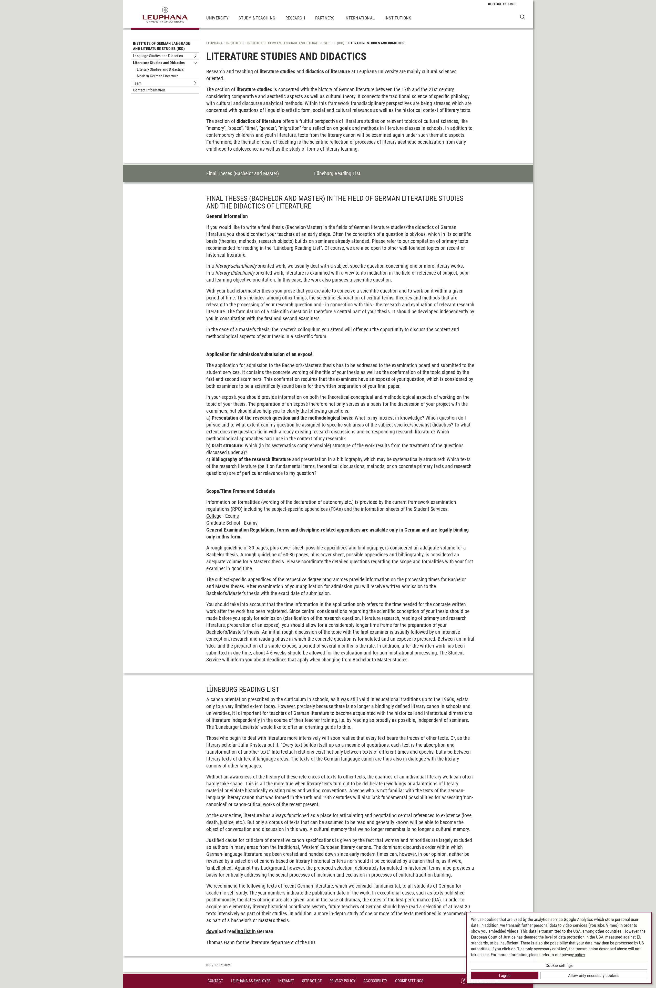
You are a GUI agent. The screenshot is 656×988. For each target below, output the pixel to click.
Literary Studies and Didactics (160, 69)
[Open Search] (522, 16)
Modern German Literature (158, 76)
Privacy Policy (342, 981)
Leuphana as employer (250, 981)
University (217, 17)
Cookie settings (559, 965)
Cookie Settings (409, 981)
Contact (215, 981)
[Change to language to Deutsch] (494, 4)
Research (295, 17)
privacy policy (573, 954)
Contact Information (149, 90)
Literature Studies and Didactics (159, 62)
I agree (504, 975)
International (359, 17)
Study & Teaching (257, 17)
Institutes (234, 43)
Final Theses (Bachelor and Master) (242, 173)
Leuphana (214, 43)
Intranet (286, 981)
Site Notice (312, 981)
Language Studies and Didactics (158, 56)
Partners (324, 17)
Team (137, 83)
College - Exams (222, 516)
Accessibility (375, 981)
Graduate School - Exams (232, 523)
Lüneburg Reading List (337, 173)
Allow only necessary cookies (593, 975)
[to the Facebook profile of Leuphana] (464, 981)
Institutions (398, 17)
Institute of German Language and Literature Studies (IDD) (161, 46)
